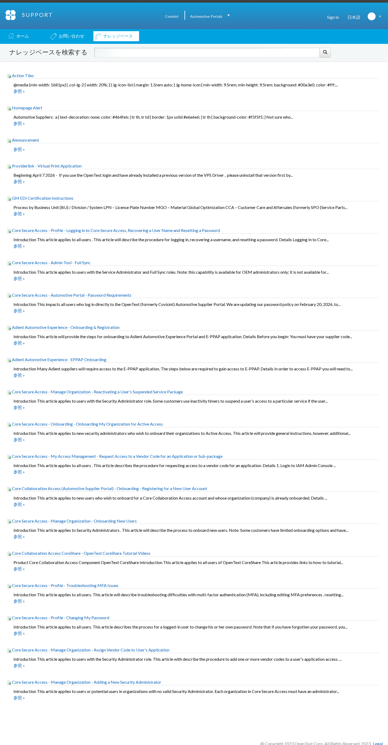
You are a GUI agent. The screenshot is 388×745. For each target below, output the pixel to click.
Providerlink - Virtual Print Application (46, 165)
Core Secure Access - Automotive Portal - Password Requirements (71, 294)
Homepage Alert (26, 107)
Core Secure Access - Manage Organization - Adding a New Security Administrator (86, 682)
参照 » (19, 91)
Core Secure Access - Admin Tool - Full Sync (51, 262)
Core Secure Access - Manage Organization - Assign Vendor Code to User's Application (90, 649)
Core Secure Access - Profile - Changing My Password (60, 617)
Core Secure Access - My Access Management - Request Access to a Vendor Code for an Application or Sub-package (117, 456)
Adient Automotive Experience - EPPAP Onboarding (58, 359)
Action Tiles (22, 75)
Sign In (333, 17)
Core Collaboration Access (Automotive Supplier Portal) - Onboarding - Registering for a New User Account (109, 488)
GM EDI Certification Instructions (42, 198)
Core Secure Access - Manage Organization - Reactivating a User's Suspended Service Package (97, 391)
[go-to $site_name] (11, 14)
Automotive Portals (206, 16)
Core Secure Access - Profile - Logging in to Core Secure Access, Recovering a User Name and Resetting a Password (115, 230)
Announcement (25, 139)
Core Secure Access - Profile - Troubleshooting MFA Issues (65, 585)
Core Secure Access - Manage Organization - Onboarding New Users (74, 520)
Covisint (172, 16)
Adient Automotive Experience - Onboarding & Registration (65, 327)
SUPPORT (37, 15)
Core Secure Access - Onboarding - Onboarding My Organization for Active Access (87, 423)
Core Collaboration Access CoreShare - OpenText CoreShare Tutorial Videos (80, 553)
